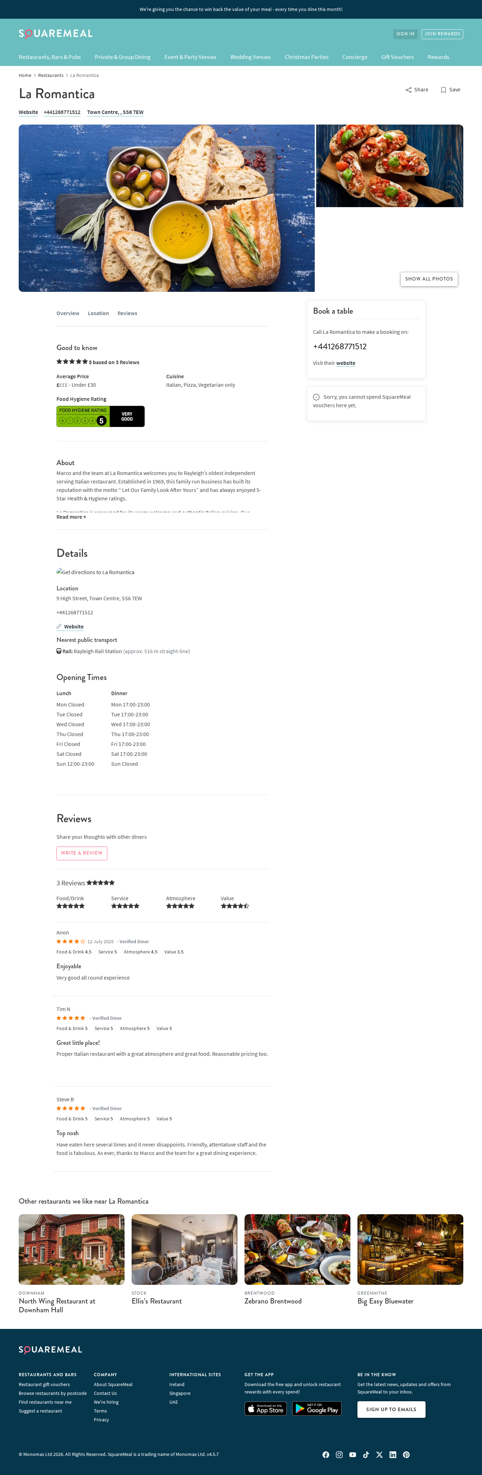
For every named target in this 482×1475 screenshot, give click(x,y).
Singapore (180, 1393)
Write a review (82, 853)
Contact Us (105, 1393)
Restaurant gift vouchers (44, 1384)
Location (98, 313)
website (345, 362)
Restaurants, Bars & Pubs (50, 57)
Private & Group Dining (123, 57)
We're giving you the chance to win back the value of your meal (241, 9)
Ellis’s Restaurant (157, 1301)
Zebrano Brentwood (273, 1301)
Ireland (177, 1384)
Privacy (101, 1419)
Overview (67, 313)
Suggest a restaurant (40, 1411)
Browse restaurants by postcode (53, 1393)
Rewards (438, 57)
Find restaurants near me (45, 1402)
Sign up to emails (391, 1409)
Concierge (354, 57)
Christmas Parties (307, 57)
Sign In (406, 34)
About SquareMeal (113, 1384)
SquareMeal (56, 34)
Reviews (127, 313)
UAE (173, 1402)
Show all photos (429, 279)
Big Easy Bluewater (385, 1301)
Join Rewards (442, 34)
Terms (100, 1411)
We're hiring (106, 1402)
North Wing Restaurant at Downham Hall (57, 1305)
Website (28, 111)
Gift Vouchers (397, 57)
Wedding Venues (250, 57)
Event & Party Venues (190, 57)
